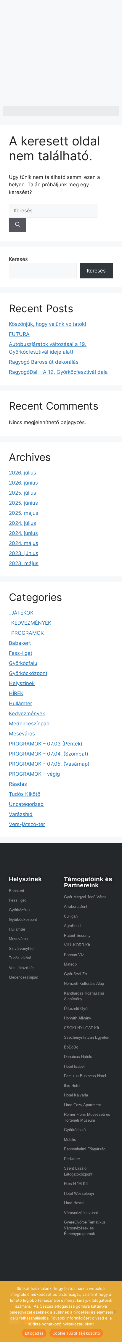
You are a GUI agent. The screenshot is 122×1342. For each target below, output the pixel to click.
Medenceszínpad (29, 724)
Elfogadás (34, 1333)
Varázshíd (21, 814)
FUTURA (19, 334)
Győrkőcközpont (28, 673)
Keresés (18, 259)
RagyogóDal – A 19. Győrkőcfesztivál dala (58, 372)
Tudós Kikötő (24, 794)
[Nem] (115, 1311)
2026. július (22, 473)
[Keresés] (17, 225)
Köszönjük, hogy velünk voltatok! (47, 324)
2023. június (23, 553)
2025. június (23, 503)
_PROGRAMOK (26, 633)
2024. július (22, 523)
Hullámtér (20, 703)
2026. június (23, 483)
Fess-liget (20, 653)
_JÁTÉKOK (21, 613)
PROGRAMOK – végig (34, 774)
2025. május (23, 513)
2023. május (23, 563)
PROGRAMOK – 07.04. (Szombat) (48, 754)
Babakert (20, 643)
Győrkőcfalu (23, 663)
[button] (61, 111)
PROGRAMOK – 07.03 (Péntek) (45, 744)
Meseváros (22, 734)
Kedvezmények (27, 713)
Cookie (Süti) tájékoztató (76, 1333)
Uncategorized (26, 804)
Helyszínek (22, 683)
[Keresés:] (53, 211)
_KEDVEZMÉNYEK (30, 623)
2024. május (23, 543)
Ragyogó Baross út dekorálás (43, 362)
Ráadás (18, 784)
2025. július (22, 493)
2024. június (23, 533)
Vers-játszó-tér (27, 824)
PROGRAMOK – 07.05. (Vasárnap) (49, 764)
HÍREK (16, 693)
